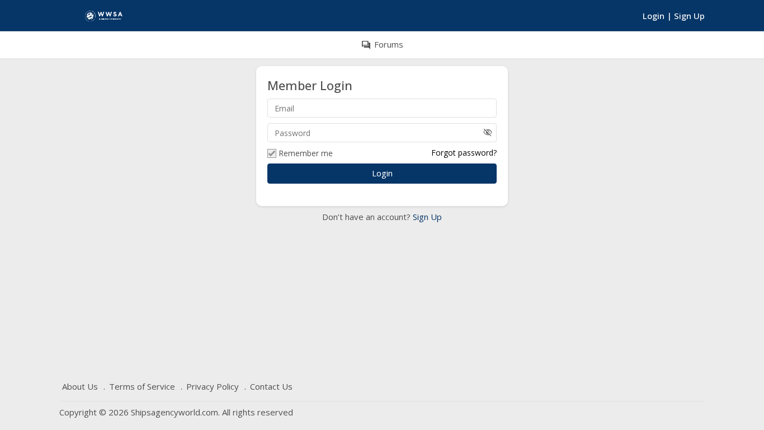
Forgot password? (464, 152)
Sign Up (426, 216)
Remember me (306, 153)
